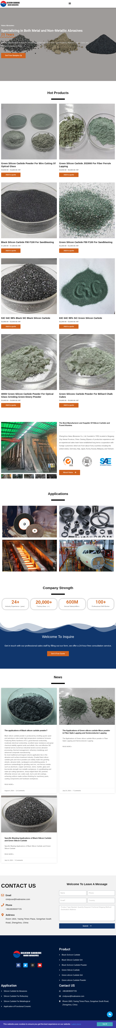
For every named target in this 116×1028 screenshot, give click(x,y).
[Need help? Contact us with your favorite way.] (110, 1014)
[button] (70, 3)
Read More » (9, 784)
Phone (9, 905)
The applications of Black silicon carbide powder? (26, 730)
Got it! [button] (105, 1024)
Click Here (29, 529)
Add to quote (11, 175)
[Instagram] (32, 965)
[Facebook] (18, 965)
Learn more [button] (76, 1024)
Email (8, 895)
